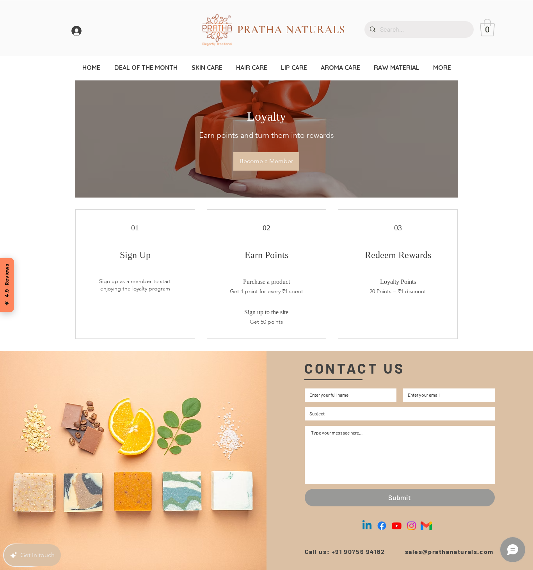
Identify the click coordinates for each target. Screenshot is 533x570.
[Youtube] (396, 525)
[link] (487, 27)
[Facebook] (381, 525)
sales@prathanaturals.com (449, 551)
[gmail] (426, 525)
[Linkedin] (367, 525)
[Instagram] (411, 525)
